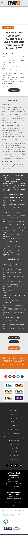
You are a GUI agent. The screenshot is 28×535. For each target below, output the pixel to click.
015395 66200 (17, 361)
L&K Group (9, 385)
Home (14, 407)
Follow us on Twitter (11, 465)
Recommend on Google (5, 376)
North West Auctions (14, 3)
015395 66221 (15, 486)
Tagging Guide (14, 433)
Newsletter (14, 425)
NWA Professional (19, 392)
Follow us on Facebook (7, 465)
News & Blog (14, 410)
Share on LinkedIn (10, 376)
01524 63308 (18, 503)
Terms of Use (14, 452)
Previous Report (14, 337)
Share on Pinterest (14, 376)
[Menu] (2, 1)
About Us (14, 414)
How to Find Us (14, 440)
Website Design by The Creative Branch (10, 516)
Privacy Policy (14, 448)
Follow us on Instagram (21, 465)
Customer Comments (14, 429)
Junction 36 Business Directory (14, 437)
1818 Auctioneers (19, 398)
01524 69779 (15, 505)
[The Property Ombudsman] (12, 528)
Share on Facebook (22, 376)
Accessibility (14, 459)
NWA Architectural (9, 398)
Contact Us (14, 444)
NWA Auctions (19, 385)
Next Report (14, 341)
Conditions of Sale (14, 455)
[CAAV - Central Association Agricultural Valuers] (6, 522)
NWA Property (9, 392)
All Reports (14, 348)
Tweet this (18, 376)
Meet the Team (14, 418)
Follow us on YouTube (16, 465)
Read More (14, 90)
